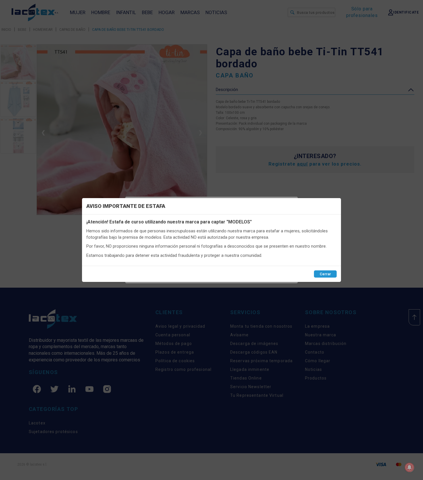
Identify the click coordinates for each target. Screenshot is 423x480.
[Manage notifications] (409, 467)
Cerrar (325, 274)
